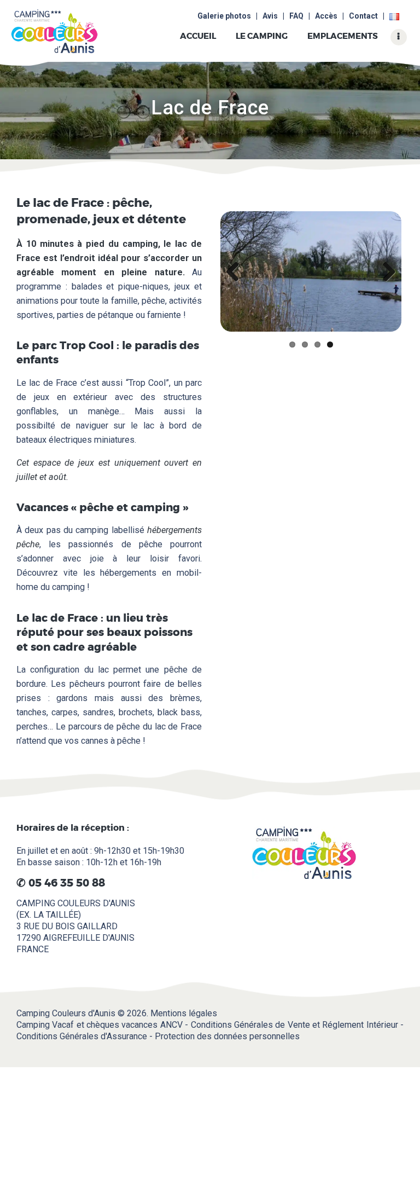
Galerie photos (224, 15)
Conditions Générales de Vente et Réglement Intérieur (294, 1025)
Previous (237, 271)
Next (385, 271)
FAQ (296, 15)
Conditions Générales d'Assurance (81, 1036)
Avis (270, 15)
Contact (363, 15)
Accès (326, 15)
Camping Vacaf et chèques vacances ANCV (99, 1025)
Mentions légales (183, 1013)
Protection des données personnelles (227, 1036)
